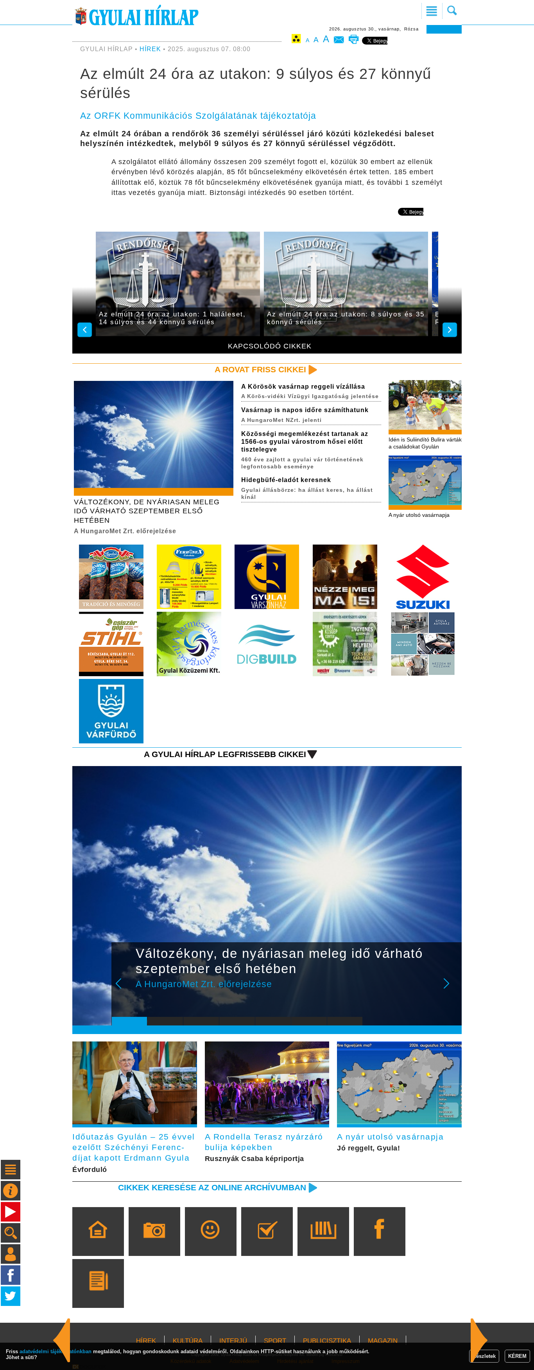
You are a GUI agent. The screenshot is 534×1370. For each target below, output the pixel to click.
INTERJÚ (233, 1341)
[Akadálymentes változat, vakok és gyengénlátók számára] (296, 40)
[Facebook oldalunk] (379, 1242)
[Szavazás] (266, 1242)
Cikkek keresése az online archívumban (212, 1187)
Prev (123, 989)
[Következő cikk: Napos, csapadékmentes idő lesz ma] (62, 1340)
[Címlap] (98, 1242)
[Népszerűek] (210, 1242)
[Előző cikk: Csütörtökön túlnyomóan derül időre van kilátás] (479, 1340)
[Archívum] (323, 1242)
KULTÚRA (187, 1341)
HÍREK (150, 49)
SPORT (275, 1341)
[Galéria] (154, 1242)
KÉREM (517, 1356)
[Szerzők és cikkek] (98, 1294)
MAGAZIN (383, 1341)
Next (451, 989)
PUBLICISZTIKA (327, 1341)
